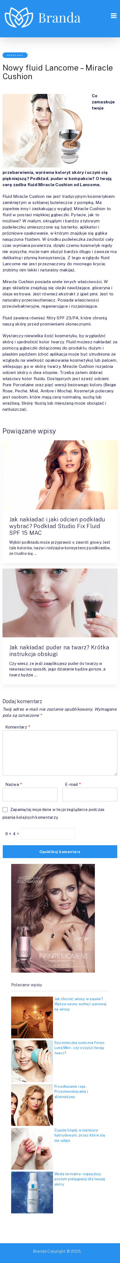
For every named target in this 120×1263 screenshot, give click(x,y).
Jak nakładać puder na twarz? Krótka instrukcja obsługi (59, 650)
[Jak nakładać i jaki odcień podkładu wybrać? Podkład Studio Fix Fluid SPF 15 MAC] (60, 474)
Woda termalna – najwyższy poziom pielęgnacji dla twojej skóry (79, 1179)
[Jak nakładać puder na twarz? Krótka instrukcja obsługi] (60, 603)
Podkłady (15, 55)
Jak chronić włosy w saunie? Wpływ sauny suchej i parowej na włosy (80, 1004)
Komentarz (17, 727)
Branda (39, 1251)
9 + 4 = (12, 833)
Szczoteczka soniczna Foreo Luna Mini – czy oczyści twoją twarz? (79, 1048)
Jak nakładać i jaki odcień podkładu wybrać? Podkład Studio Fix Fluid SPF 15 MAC (57, 526)
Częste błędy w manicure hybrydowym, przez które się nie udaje (79, 1135)
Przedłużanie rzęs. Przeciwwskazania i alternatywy (71, 1091)
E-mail (73, 784)
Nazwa (13, 784)
